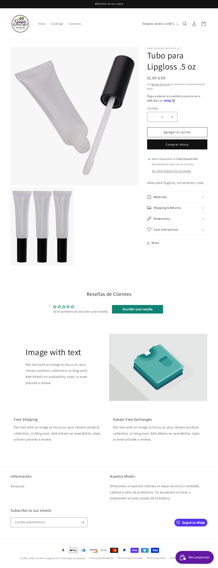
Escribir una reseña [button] (138, 309)
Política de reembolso (101, 557)
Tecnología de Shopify (72, 558)
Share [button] (155, 243)
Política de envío (156, 557)
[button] (184, 24)
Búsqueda (17, 486)
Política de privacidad (130, 557)
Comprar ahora (177, 144)
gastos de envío (161, 84)
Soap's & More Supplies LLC (44, 558)
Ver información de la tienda (171, 171)
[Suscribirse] (82, 522)
